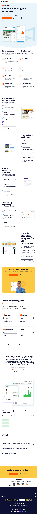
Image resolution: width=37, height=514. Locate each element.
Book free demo (17, 18)
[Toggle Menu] (35, 1)
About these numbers (9, 429)
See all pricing (11, 344)
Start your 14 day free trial (24, 344)
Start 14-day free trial (7, 18)
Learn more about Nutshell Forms (28, 161)
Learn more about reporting (10, 226)
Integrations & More (5, 490)
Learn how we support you (28, 260)
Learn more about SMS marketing (9, 195)
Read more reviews (19, 371)
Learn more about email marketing (9, 128)
